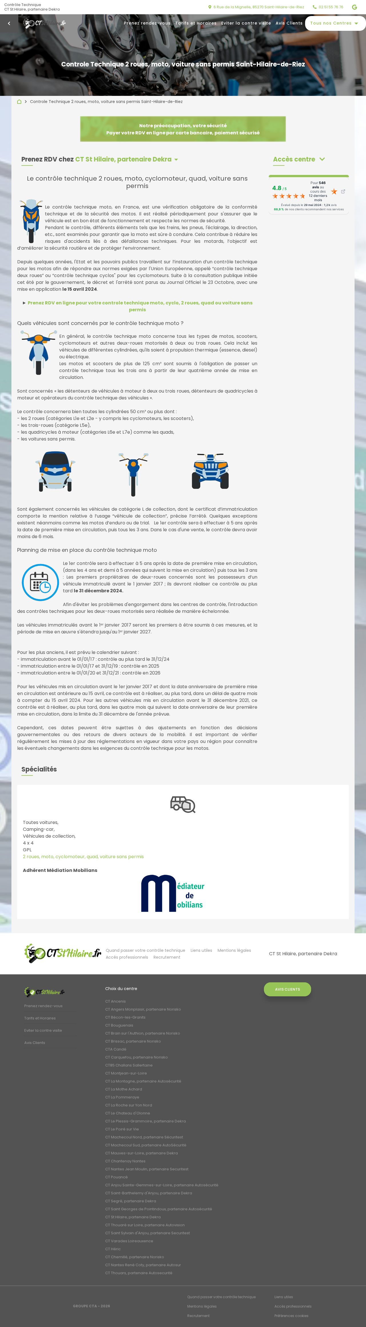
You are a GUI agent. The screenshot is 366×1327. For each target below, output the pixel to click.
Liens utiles (201, 950)
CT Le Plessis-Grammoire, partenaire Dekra (145, 1121)
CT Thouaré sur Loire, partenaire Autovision (145, 1225)
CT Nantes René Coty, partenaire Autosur (143, 1265)
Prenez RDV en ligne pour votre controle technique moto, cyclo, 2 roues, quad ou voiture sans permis (140, 306)
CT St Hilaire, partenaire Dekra (133, 1217)
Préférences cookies (291, 1315)
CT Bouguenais (119, 1025)
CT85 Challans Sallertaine (129, 1065)
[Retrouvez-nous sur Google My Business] (356, 7)
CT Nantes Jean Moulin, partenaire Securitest (146, 1169)
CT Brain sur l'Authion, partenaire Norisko (142, 1033)
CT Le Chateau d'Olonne (127, 1113)
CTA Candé (115, 1049)
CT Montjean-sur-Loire (126, 1073)
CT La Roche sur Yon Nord (128, 1105)
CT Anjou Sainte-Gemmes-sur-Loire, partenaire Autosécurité (161, 1185)
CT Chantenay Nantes (125, 1161)
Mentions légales (234, 950)
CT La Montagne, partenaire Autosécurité (143, 1081)
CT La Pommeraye (122, 1097)
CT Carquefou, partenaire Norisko (136, 1057)
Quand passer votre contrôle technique (145, 950)
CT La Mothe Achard (123, 1089)
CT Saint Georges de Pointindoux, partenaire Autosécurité (158, 1209)
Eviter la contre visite (246, 23)
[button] (299, 159)
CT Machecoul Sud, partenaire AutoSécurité (145, 1145)
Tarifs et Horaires (196, 23)
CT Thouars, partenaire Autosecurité (138, 1273)
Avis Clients (289, 23)
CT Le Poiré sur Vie (122, 1129)
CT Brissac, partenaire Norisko (133, 1041)
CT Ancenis (115, 1001)
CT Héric (113, 1249)
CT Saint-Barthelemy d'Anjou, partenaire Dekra (148, 1193)
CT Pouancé (116, 1177)
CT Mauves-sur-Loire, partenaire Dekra (141, 1153)
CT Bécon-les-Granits (125, 1017)
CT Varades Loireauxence (129, 1241)
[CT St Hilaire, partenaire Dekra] (63, 953)
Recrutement (167, 957)
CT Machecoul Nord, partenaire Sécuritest (144, 1137)
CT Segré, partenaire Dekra (130, 1201)
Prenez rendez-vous (147, 23)
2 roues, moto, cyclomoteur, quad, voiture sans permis (83, 856)
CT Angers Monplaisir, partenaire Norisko (143, 1009)
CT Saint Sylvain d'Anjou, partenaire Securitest (147, 1233)
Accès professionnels (127, 957)
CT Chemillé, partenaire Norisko (134, 1257)
